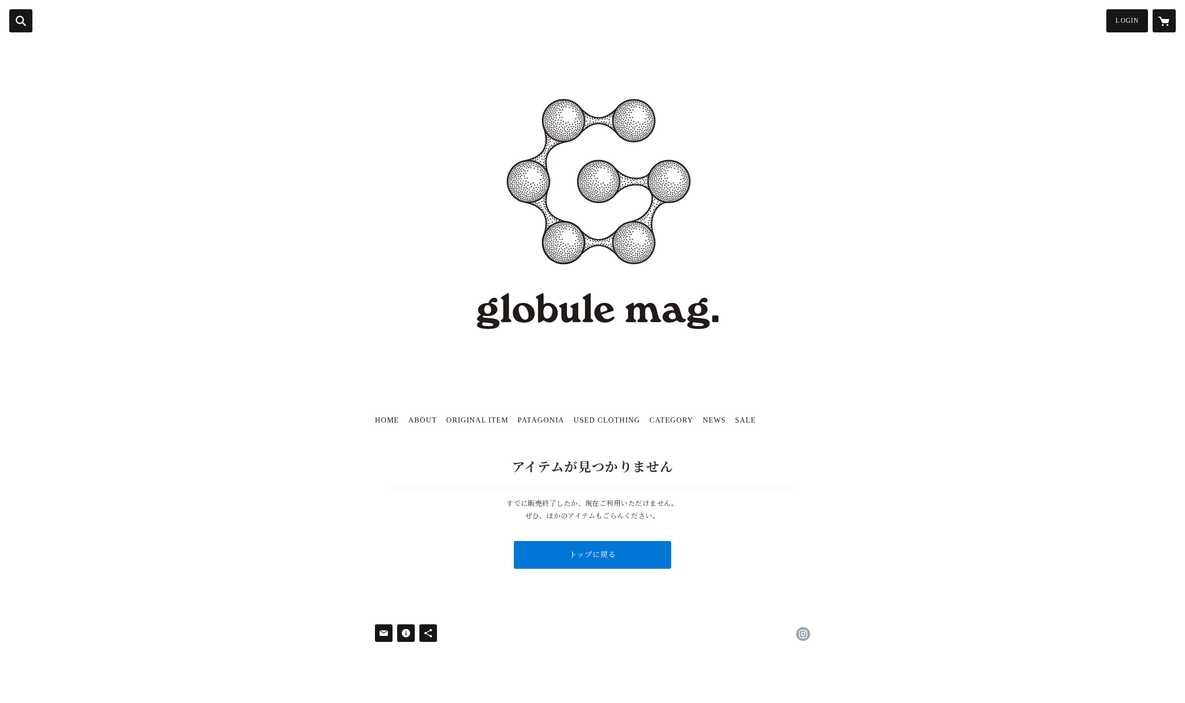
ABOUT (422, 420)
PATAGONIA (541, 420)
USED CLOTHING (607, 420)
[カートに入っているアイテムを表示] (1164, 20)
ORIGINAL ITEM (477, 420)
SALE (745, 420)
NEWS (714, 420)
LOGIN (1127, 20)
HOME (387, 420)
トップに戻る (592, 555)
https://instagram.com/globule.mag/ (803, 634)
